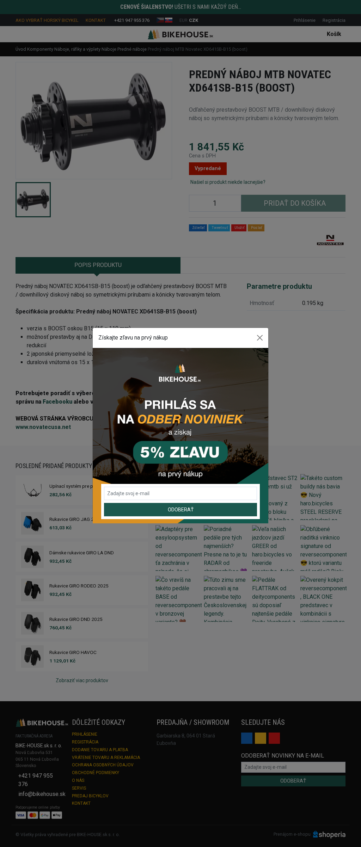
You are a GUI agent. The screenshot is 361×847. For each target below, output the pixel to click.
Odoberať (181, 509)
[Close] (259, 337)
